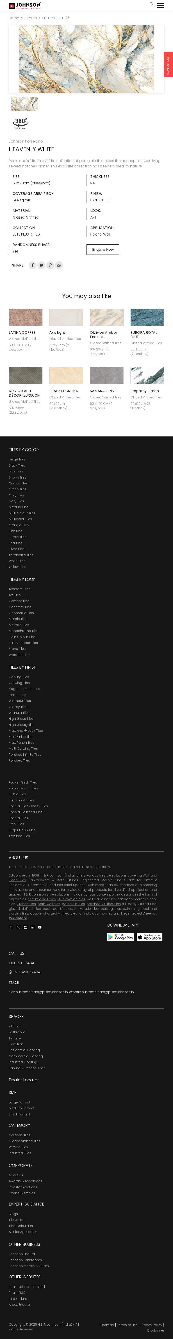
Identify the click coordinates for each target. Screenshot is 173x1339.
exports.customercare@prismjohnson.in (101, 992)
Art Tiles (15, 595)
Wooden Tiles (19, 655)
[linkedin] (32, 926)
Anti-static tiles (86, 908)
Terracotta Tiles (21, 555)
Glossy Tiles (18, 707)
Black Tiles (17, 465)
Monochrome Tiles (24, 631)
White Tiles (17, 561)
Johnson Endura (22, 1254)
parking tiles (111, 908)
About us (16, 1175)
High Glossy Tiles (22, 724)
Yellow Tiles (17, 567)
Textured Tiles (19, 836)
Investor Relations (23, 1187)
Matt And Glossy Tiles (26, 730)
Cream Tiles (18, 483)
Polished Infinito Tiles (25, 754)
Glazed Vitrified (26, 217)
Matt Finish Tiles (21, 736)
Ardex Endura (19, 1304)
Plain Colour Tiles (22, 637)
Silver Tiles (17, 549)
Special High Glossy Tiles (28, 806)
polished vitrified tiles (103, 904)
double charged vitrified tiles (53, 913)
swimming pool (136, 908)
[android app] (120, 936)
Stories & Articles (22, 1193)
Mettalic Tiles (19, 625)
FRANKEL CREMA (63, 390)
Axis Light (57, 332)
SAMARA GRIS (102, 390)
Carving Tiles (19, 677)
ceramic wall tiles (42, 899)
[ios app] (149, 936)
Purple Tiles (17, 537)
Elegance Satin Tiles (24, 688)
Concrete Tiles (20, 607)
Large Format (19, 1102)
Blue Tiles (16, 471)
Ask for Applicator (23, 1231)
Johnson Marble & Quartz (29, 1266)
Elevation (16, 1044)
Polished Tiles (19, 760)
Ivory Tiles (16, 501)
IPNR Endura (18, 1298)
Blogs (13, 1214)
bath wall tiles (49, 904)
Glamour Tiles (20, 700)
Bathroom (17, 1032)
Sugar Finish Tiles (22, 830)
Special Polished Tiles (26, 812)
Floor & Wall (100, 234)
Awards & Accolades (25, 1181)
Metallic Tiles (19, 507)
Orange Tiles (19, 525)
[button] (151, 4)
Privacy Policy (151, 1325)
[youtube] (40, 926)
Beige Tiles (17, 459)
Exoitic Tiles (17, 695)
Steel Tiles (16, 824)
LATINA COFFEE (22, 332)
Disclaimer (155, 1330)
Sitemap (107, 1325)
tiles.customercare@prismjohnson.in (38, 992)
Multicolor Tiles (20, 519)
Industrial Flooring (23, 1062)
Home (14, 18)
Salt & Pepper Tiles (23, 643)
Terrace (15, 1038)
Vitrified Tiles (18, 1147)
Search (31, 18)
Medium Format (21, 1108)
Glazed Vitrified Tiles (24, 1141)
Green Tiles (17, 489)
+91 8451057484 (26, 972)
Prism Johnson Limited (27, 1286)
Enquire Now (168, 65)
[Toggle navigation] (158, 5)
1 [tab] (86, 87)
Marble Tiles (18, 619)
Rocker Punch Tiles (23, 788)
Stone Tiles (17, 648)
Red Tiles (16, 543)
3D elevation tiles (71, 899)
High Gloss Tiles (21, 718)
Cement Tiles (19, 601)
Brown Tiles (17, 477)
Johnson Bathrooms (25, 1260)
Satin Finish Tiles (21, 800)
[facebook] (11, 926)
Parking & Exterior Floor (27, 1068)
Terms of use (127, 1325)
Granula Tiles (19, 712)
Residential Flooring (24, 1050)
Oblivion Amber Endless (103, 334)
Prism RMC (17, 1292)
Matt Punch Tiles (21, 742)
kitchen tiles (26, 904)
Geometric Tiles (21, 613)
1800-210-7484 (21, 963)
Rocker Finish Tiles (23, 782)
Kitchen (14, 1026)
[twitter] (18, 926)
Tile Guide (16, 1219)
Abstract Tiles (19, 589)
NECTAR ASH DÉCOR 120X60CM (24, 393)
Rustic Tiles (17, 794)
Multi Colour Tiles (22, 513)
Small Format (19, 1114)
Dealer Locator (24, 1080)
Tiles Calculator (21, 1226)
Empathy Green (144, 390)
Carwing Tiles (19, 683)
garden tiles (18, 913)
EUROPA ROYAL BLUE (143, 334)
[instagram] (25, 926)
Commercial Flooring (26, 1056)
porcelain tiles (73, 904)
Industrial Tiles (20, 1153)
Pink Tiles (16, 531)
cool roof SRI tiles (57, 908)
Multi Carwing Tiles (23, 748)
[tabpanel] (86, 59)
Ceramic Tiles (19, 1135)
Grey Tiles (16, 495)
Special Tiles (18, 818)
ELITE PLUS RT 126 (56, 18)
